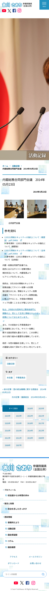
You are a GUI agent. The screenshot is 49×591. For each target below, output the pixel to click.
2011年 (19, 438)
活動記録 (10, 363)
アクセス (13, 556)
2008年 (7, 445)
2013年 (41, 430)
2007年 (19, 445)
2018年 (30, 423)
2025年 (41, 408)
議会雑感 (11, 547)
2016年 (7, 430)
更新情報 (8, 517)
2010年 (30, 438)
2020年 (7, 423)
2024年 (7, 416)
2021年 (41, 416)
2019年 (19, 423)
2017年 (41, 423)
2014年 (30, 430)
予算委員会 (20, 377)
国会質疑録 (12, 534)
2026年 (30, 408)
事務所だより (13, 522)
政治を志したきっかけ (17, 508)
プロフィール (10, 489)
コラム (10, 540)
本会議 (10, 377)
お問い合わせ (35, 563)
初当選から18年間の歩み (18, 495)
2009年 (41, 438)
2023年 (19, 416)
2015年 (19, 430)
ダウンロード (13, 563)
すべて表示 (13, 408)
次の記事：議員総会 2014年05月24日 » (29, 397)
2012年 (7, 438)
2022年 (30, 416)
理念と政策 (9, 503)
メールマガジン (35, 556)
